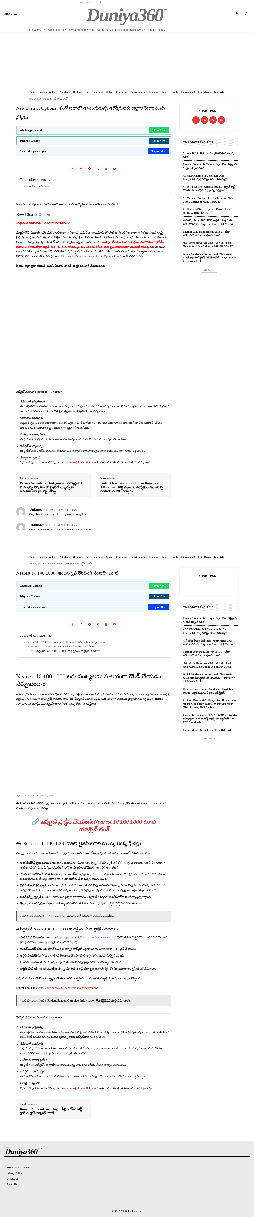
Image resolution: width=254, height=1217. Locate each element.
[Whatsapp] (72, 169)
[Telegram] (89, 169)
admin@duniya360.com (82, 462)
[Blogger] (106, 169)
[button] (243, 13)
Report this (158, 151)
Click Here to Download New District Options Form (89, 256)
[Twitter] (97, 169)
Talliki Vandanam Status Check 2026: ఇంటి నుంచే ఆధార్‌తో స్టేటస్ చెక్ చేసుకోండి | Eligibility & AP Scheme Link (209, 258)
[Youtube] (114, 169)
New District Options (38, 186)
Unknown (36, 509)
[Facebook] (81, 169)
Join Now (159, 130)
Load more (207, 269)
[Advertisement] (127, 60)
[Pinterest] (213, 120)
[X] (204, 120)
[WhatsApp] (221, 120)
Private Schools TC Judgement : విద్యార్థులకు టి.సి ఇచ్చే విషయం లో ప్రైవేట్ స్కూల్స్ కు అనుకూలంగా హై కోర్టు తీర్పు (51, 487)
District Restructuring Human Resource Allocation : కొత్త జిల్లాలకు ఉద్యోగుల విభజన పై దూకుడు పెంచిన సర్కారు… (131, 487)
